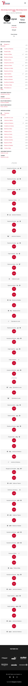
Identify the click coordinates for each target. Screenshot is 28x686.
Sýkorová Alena (8, 65)
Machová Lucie (4, 157)
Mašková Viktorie (8, 79)
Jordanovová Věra (5, 94)
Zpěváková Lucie (8, 117)
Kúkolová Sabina (8, 120)
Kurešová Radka (5, 102)
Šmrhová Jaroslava (5, 98)
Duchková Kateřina (9, 82)
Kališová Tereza (8, 137)
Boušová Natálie (8, 76)
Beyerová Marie (8, 142)
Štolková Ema (7, 60)
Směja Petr (14, 27)
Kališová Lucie (4, 153)
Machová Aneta (8, 134)
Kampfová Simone (9, 62)
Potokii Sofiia (7, 51)
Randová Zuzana (8, 57)
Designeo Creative (16, 682)
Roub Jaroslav (4, 106)
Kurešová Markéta (8, 48)
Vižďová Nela (7, 148)
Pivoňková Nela (8, 85)
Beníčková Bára (8, 128)
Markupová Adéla (8, 68)
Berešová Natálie (8, 145)
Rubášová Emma (8, 71)
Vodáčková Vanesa (9, 126)
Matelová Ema (8, 131)
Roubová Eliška (8, 54)
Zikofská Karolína (8, 140)
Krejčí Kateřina (7, 74)
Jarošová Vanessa (8, 123)
